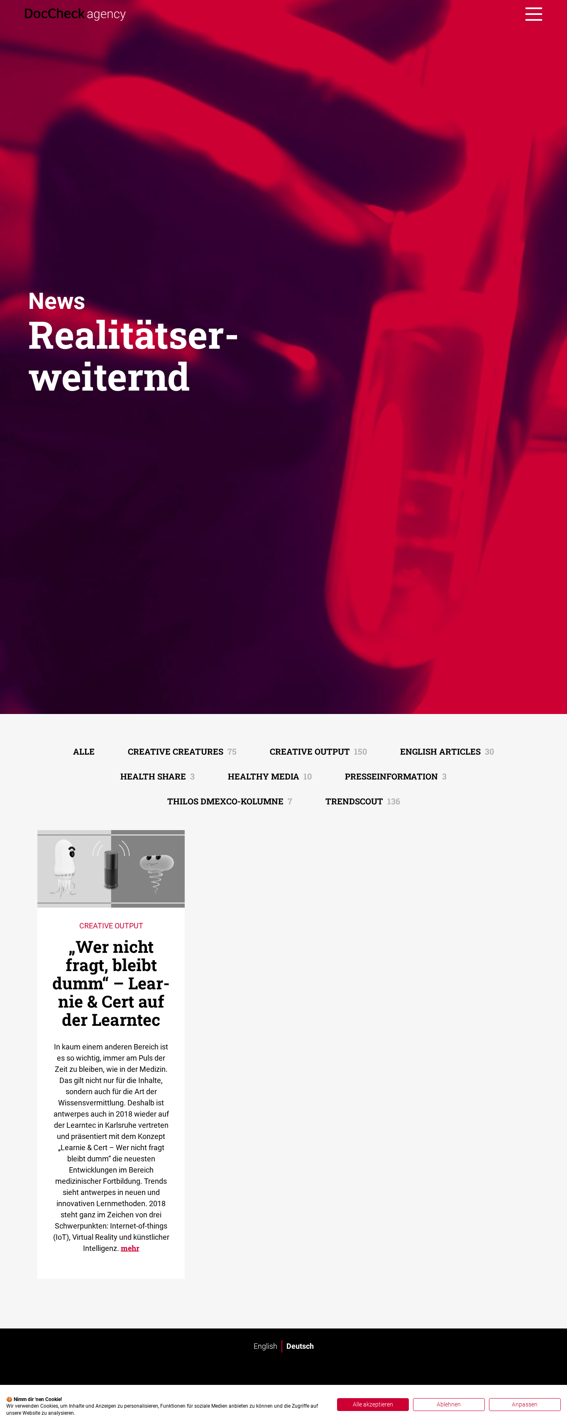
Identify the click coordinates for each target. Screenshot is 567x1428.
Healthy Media (270, 776)
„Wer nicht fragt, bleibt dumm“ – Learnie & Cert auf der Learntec (111, 982)
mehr (130, 1248)
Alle (84, 751)
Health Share (157, 776)
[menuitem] (265, 1346)
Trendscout (362, 801)
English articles (447, 751)
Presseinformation (396, 776)
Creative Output (318, 751)
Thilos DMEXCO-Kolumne (229, 801)
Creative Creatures (182, 751)
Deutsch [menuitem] (300, 1346)
